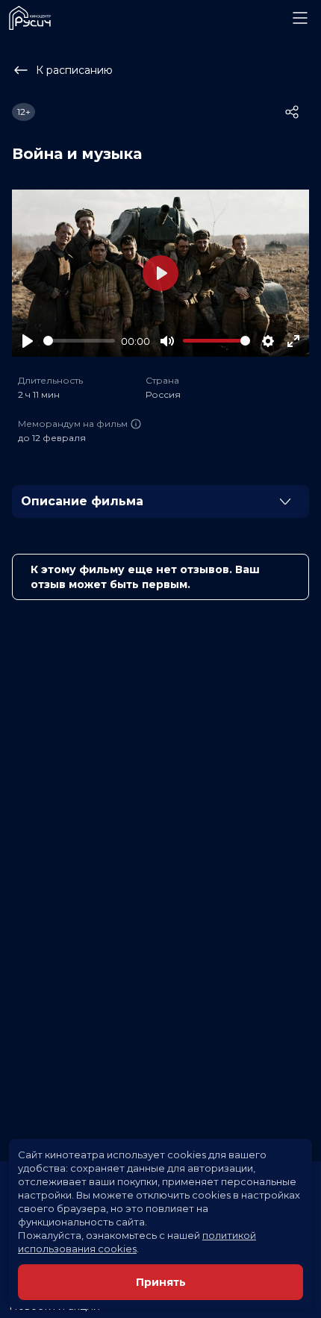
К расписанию (74, 70)
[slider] (79, 341)
